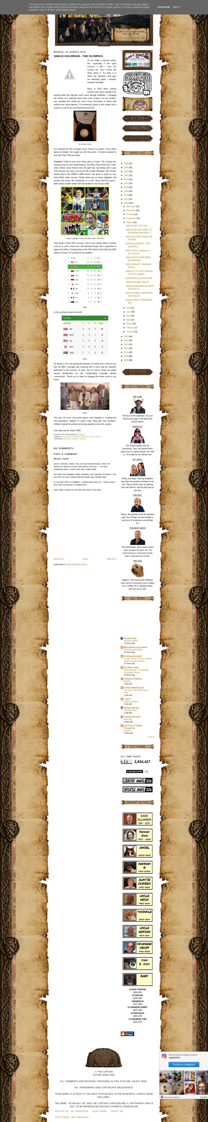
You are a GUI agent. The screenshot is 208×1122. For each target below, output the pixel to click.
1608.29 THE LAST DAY (136, 226)
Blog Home (100, 1111)
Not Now (127, 730)
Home (85, 559)
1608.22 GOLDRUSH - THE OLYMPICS (78, 56)
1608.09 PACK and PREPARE (139, 278)
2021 (126, 183)
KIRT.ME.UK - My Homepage (71, 1111)
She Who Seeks (131, 667)
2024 (126, 171)
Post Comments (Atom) (76, 564)
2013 (126, 344)
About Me (117, 1111)
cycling (66, 437)
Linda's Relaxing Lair (134, 687)
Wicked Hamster (131, 708)
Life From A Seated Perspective (133, 726)
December (131, 206)
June (128, 312)
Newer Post (59, 559)
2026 (126, 163)
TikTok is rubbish (131, 641)
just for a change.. (131, 701)
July (128, 308)
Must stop (128, 719)
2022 (126, 179)
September (131, 218)
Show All (151, 737)
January (130, 331)
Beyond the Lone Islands (135, 647)
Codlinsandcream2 (133, 656)
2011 (126, 352)
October (130, 214)
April (128, 320)
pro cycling (87, 437)
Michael (127, 681)
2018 (126, 195)
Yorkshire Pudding (133, 679)
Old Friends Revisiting (133, 650)
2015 (126, 336)
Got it (176, 7)
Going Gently (130, 638)
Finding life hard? (132, 717)
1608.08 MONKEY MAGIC (137, 282)
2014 (126, 340)
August (129, 222)
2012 (126, 348)
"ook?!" (127, 699)
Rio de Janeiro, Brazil (75, 439)
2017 (126, 199)
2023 (126, 175)
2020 (126, 187)
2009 (126, 360)
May (128, 316)
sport (98, 437)
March (129, 324)
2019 (126, 191)
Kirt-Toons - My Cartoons (72, 1117)
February (130, 328)
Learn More (163, 7)
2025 (126, 167)
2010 (126, 356)
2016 (126, 203)
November (131, 210)
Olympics (75, 437)
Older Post (111, 559)
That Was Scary (130, 710)
